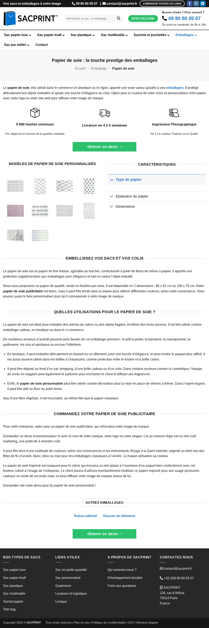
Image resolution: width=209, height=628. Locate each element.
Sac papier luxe (14, 570)
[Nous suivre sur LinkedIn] (203, 4)
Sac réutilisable (14, 593)
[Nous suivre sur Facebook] (190, 4)
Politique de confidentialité (108, 622)
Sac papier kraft (14, 577)
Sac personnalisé (68, 577)
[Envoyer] (118, 18)
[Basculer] (112, 179)
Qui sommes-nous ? (122, 570)
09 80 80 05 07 (87, 3)
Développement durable (125, 577)
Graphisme (63, 585)
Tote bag (9, 609)
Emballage (99, 68)
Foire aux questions (122, 585)
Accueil (80, 68)
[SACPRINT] (30, 18)
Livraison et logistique (71, 593)
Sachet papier (13, 601)
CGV (131, 622)
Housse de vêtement (119, 516)
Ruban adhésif (85, 516)
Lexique (61, 601)
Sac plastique (13, 585)
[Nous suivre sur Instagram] (196, 4)
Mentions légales (147, 622)
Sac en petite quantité (71, 570)
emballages (174, 87)
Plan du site (81, 622)
